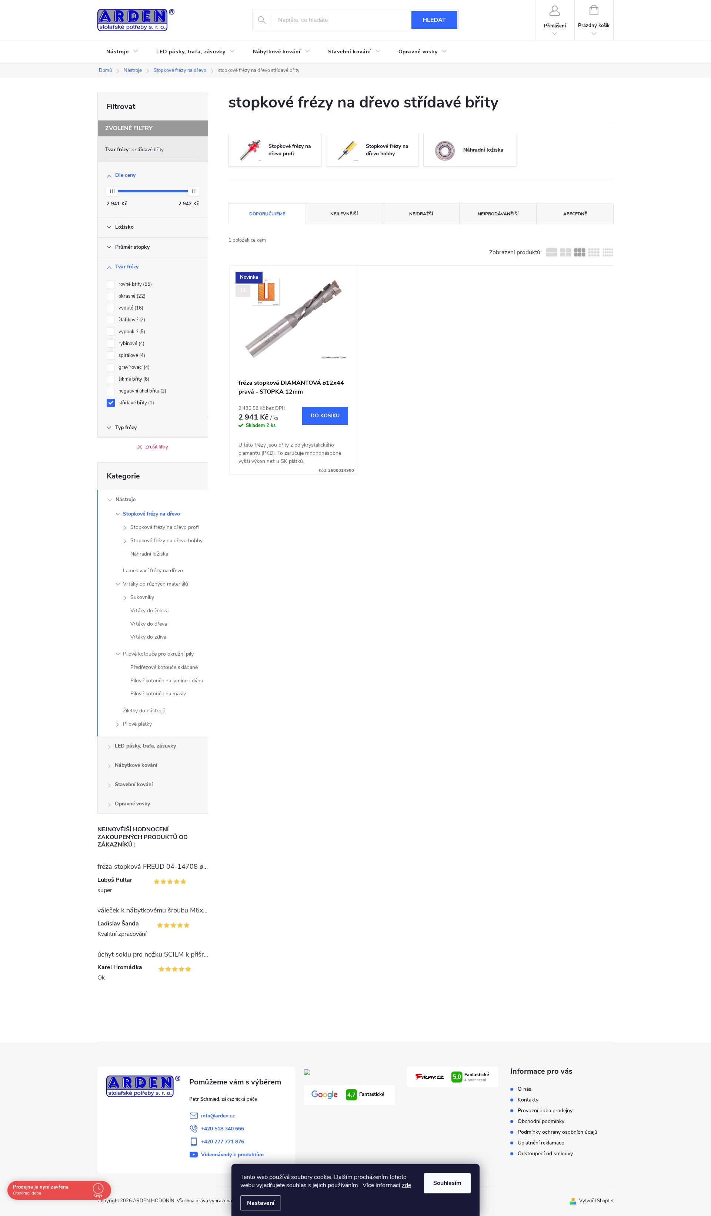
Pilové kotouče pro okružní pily (158, 653)
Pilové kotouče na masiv (158, 693)
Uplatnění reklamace (541, 1142)
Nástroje (126, 499)
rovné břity (134, 284)
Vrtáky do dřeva (148, 623)
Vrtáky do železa (149, 610)
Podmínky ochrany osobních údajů (557, 1132)
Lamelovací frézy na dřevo (153, 570)
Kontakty (528, 1099)
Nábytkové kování (136, 765)
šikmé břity (133, 379)
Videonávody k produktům (232, 1154)
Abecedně (575, 214)
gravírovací (133, 367)
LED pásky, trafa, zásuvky (145, 745)
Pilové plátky (137, 724)
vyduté (130, 308)
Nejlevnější (344, 214)
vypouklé (131, 331)
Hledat (434, 20)
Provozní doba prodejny (545, 1110)
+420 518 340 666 (222, 1128)
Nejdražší (421, 214)
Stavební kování (134, 784)
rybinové (130, 343)
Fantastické (365, 1095)
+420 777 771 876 (222, 1141)
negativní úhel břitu (141, 391)
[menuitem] (122, 51)
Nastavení (260, 1203)
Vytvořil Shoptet (596, 1200)
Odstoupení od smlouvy (545, 1153)
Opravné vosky (132, 803)
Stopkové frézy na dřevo (151, 513)
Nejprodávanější (498, 214)
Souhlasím (447, 1183)
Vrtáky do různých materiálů (155, 583)
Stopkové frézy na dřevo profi (164, 527)
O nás (524, 1089)
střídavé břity (149, 149)
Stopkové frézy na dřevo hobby (166, 540)
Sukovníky (142, 597)
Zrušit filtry (156, 447)
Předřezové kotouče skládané (164, 667)
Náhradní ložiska (149, 553)
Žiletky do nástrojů (144, 710)
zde (406, 1185)
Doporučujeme (267, 214)
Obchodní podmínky (541, 1121)
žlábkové (131, 320)
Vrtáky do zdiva (148, 636)
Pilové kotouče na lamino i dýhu (166, 680)
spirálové (131, 355)
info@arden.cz (218, 1115)
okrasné (131, 296)
